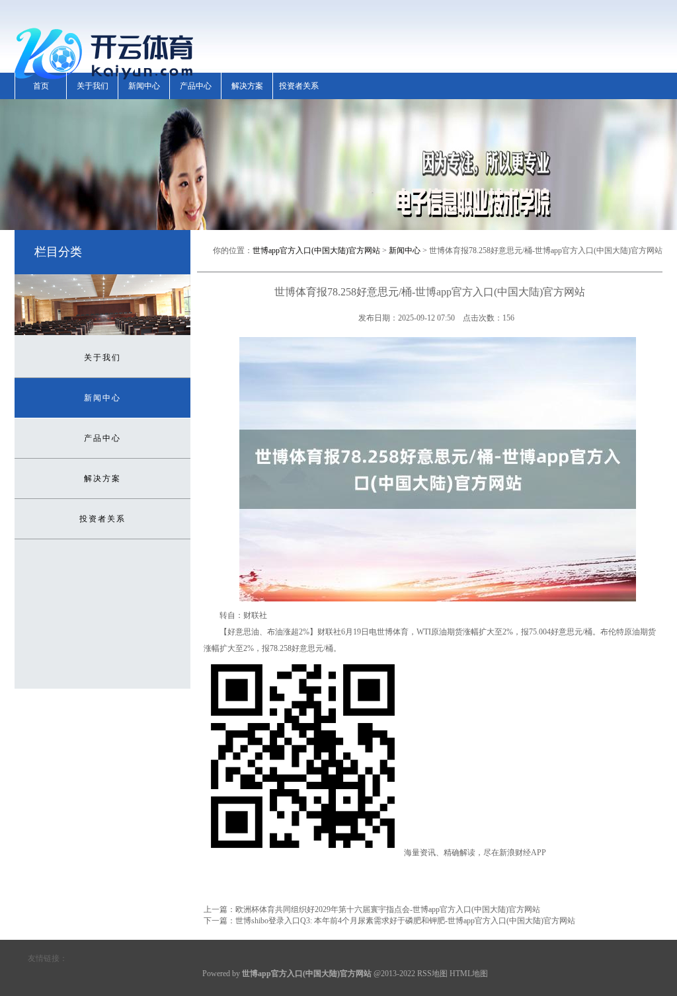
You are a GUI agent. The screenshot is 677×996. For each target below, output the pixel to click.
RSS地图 (432, 973)
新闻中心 (144, 86)
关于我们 (92, 86)
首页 (41, 86)
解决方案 (247, 86)
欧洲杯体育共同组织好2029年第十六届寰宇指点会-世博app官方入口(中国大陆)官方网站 (387, 909)
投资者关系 (299, 86)
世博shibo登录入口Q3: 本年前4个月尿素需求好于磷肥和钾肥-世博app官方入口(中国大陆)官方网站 (405, 920)
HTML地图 (469, 973)
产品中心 (196, 86)
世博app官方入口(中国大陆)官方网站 (316, 250)
